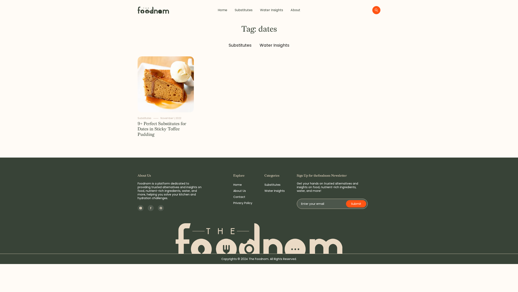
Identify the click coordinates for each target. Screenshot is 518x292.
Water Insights (271, 10)
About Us (239, 191)
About (295, 10)
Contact (239, 197)
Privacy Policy (242, 203)
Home (222, 10)
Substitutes (244, 10)
